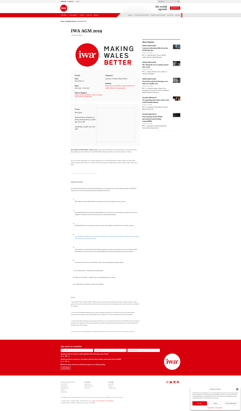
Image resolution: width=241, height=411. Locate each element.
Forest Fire (159, 90)
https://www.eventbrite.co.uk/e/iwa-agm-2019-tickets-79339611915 (89, 95)
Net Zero (156, 92)
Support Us (175, 8)
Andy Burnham (151, 55)
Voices (177, 15)
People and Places (158, 15)
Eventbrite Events (71, 21)
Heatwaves (149, 92)
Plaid (155, 107)
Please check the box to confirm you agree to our (83, 365)
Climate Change (152, 88)
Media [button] (96, 15)
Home (62, 21)
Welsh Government (148, 109)
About (130, 15)
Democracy (88, 384)
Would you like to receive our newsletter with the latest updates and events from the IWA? (91, 359)
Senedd (165, 107)
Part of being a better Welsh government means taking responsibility (152, 119)
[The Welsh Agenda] (161, 8)
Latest (82, 15)
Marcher (149, 57)
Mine (165, 126)
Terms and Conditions (98, 401)
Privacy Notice (218, 407)
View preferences (231, 403)
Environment (151, 90)
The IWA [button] (63, 15)
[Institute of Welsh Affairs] (63, 8)
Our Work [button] (73, 15)
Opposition (150, 107)
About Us (111, 384)
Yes (68, 356)
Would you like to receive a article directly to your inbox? (84, 354)
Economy (87, 388)
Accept (200, 403)
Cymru (159, 55)
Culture (170, 15)
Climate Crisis (162, 88)
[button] (237, 389)
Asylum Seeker (151, 72)
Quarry (144, 128)
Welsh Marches (157, 57)
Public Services (89, 386)
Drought (144, 90)
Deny (215, 403)
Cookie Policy (210, 407)
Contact (110, 386)
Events (89, 15)
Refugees (151, 74)
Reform (160, 107)
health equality (158, 126)
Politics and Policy (142, 15)
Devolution (150, 126)
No (63, 356)
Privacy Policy (100, 365)
